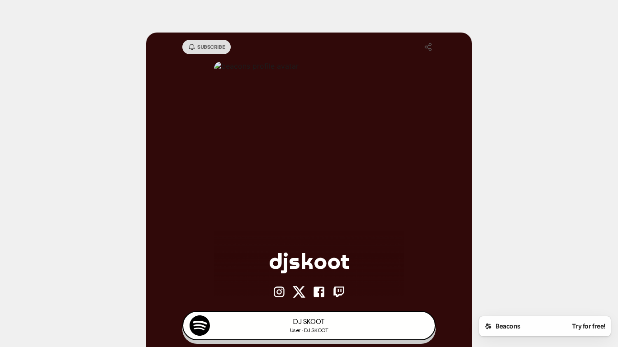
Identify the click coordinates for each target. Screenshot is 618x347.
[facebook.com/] (319, 293)
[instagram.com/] (279, 293)
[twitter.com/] (299, 293)
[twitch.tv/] (339, 293)
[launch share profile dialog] (428, 47)
